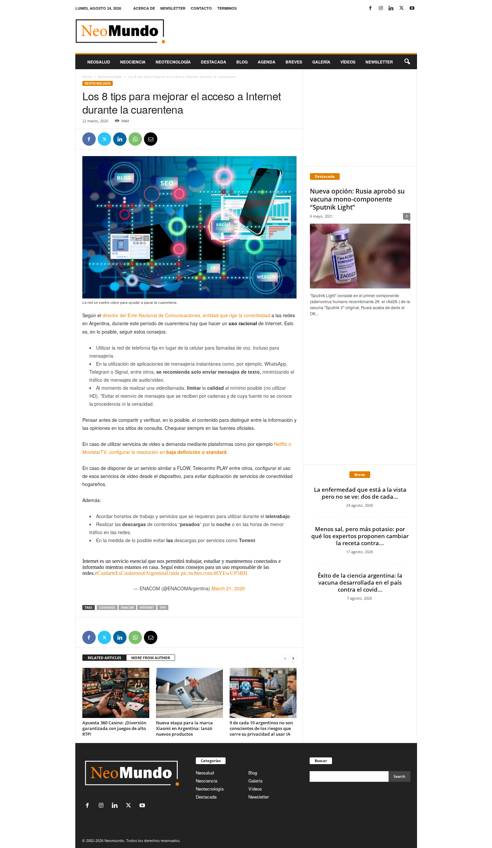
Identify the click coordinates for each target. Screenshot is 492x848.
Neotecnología (210, 788)
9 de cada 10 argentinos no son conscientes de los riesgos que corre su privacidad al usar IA (261, 728)
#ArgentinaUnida (161, 573)
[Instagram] (381, 8)
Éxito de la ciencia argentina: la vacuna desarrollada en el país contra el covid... (360, 582)
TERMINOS (227, 8)
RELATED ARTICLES (104, 657)
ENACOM (127, 607)
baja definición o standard (196, 452)
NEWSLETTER (172, 8)
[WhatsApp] (135, 139)
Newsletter (258, 797)
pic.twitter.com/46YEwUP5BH (214, 573)
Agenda (266, 62)
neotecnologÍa (173, 62)
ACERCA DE (144, 8)
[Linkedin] (391, 8)
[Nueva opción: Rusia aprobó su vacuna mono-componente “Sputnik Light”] (360, 256)
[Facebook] (370, 8)
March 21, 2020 (228, 588)
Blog (242, 62)
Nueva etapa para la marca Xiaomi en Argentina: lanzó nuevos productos (184, 728)
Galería (321, 62)
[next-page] (293, 657)
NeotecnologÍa (109, 76)
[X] (402, 8)
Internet (147, 607)
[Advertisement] (360, 117)
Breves (293, 62)
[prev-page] (285, 657)
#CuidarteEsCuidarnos (119, 573)
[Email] (150, 139)
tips (163, 607)
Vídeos (347, 62)
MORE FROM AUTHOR (150, 657)
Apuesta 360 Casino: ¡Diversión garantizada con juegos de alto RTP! (114, 728)
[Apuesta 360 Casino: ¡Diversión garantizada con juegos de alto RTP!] (115, 693)
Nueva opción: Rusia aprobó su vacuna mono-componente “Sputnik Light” (357, 199)
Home (87, 76)
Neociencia (133, 62)
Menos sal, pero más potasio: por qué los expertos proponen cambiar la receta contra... (360, 536)
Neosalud (98, 62)
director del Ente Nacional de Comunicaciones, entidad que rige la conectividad (186, 315)
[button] (407, 61)
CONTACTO (201, 8)
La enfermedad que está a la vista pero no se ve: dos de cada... (360, 493)
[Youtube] (412, 8)
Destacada (213, 62)
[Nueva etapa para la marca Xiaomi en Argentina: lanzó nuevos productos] (189, 693)
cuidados (107, 607)
